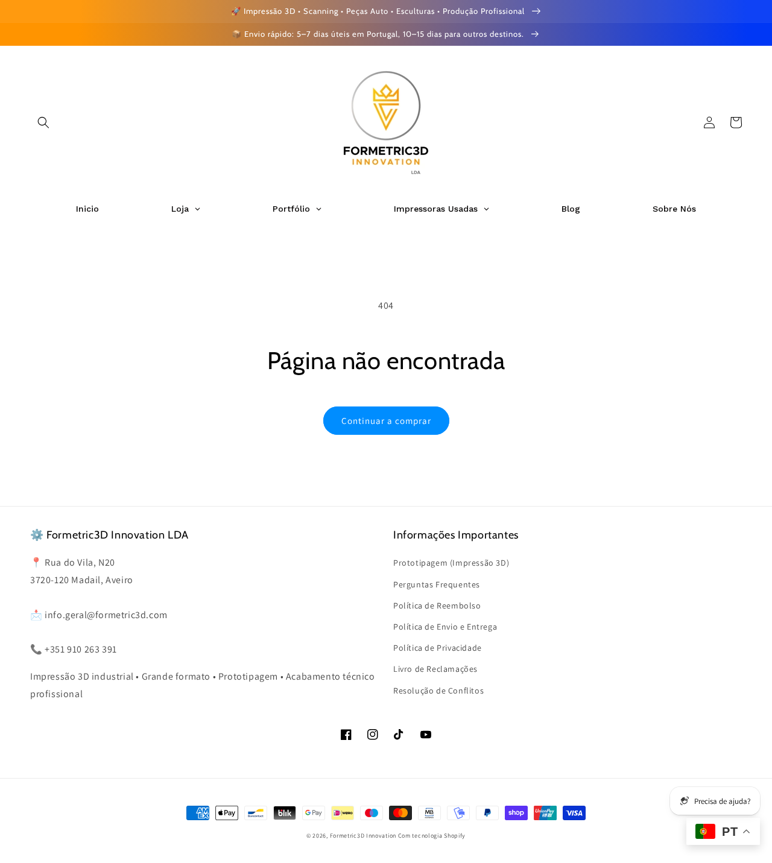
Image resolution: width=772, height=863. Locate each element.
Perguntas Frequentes (436, 584)
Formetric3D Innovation (363, 835)
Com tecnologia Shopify (432, 835)
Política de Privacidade (437, 647)
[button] (43, 122)
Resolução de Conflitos (438, 690)
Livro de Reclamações (435, 668)
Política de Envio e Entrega (445, 626)
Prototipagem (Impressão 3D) (451, 562)
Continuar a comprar (386, 420)
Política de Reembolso (437, 605)
